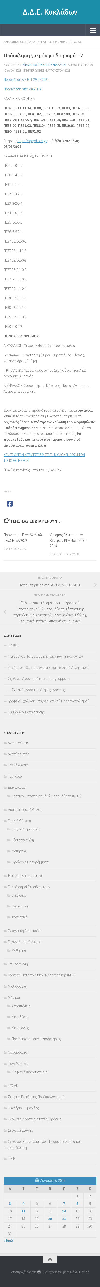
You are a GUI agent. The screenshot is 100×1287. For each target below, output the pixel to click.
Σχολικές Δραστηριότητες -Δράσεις (38, 689)
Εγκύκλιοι (19, 895)
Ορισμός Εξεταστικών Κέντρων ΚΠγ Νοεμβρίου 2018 (68, 540)
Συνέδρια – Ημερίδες (23, 1108)
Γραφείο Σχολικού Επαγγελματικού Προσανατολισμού (48, 701)
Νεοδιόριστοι (18, 1052)
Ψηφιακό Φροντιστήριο (30, 1072)
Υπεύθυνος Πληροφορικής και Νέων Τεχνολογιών (45, 656)
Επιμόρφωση (18, 964)
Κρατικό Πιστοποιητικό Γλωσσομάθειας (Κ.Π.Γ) (46, 796)
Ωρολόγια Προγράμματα (30, 862)
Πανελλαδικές (18, 1063)
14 (64, 1211)
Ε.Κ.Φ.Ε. (13, 645)
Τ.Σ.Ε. (12, 1158)
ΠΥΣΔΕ (76, 42)
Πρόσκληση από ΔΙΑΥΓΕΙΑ (23, 89)
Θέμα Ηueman (79, 1272)
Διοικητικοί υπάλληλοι (24, 809)
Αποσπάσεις (21, 1006)
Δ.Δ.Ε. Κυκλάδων (50, 12)
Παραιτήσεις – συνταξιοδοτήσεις (36, 1038)
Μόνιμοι (62, 42)
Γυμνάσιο (15, 776)
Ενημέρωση (20, 906)
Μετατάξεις (20, 1027)
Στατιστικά (19, 917)
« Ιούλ (8, 1240)
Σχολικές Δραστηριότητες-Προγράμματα (39, 678)
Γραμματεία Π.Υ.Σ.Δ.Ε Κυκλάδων (43, 65)
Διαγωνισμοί (17, 787)
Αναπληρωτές (40, 42)
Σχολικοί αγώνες (20, 1130)
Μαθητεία (19, 851)
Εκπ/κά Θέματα (19, 820)
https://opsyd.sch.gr (32, 140)
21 (64, 1218)
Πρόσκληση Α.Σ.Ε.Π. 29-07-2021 (26, 79)
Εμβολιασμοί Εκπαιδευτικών (29, 886)
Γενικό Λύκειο (18, 765)
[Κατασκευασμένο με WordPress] (38, 1272)
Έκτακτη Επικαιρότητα (25, 875)
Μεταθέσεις (20, 1017)
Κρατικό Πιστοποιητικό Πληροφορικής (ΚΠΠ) (41, 975)
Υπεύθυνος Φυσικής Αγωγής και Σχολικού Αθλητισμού (48, 667)
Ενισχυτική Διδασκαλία (24, 930)
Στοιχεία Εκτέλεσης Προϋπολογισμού (36, 1096)
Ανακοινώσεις (15, 42)
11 (23, 1211)
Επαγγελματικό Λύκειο (24, 942)
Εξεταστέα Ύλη (23, 840)
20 (50, 1218)
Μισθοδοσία (17, 986)
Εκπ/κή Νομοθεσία (26, 829)
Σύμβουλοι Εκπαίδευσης (26, 712)
